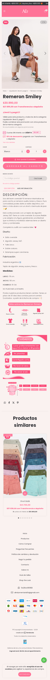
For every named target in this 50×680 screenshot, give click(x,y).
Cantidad (29, 147)
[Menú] (5, 11)
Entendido (24, 674)
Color (5, 147)
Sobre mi (25, 570)
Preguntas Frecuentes (25, 549)
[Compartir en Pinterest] (18, 402)
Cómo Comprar (25, 544)
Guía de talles (25, 575)
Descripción (9, 188)
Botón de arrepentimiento (30, 651)
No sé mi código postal (11, 183)
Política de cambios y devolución (25, 554)
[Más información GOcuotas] (37, 132)
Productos (25, 538)
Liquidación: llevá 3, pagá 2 (18, 91)
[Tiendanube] (25, 633)
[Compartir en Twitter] (13, 402)
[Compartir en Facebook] (9, 402)
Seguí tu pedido (25, 559)
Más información (24, 188)
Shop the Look (25, 580)
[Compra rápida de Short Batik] (25, 493)
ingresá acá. (14, 651)
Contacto (25, 565)
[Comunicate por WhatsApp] (44, 660)
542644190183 (27, 588)
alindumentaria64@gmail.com (26, 592)
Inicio (5, 91)
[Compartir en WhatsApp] (5, 402)
